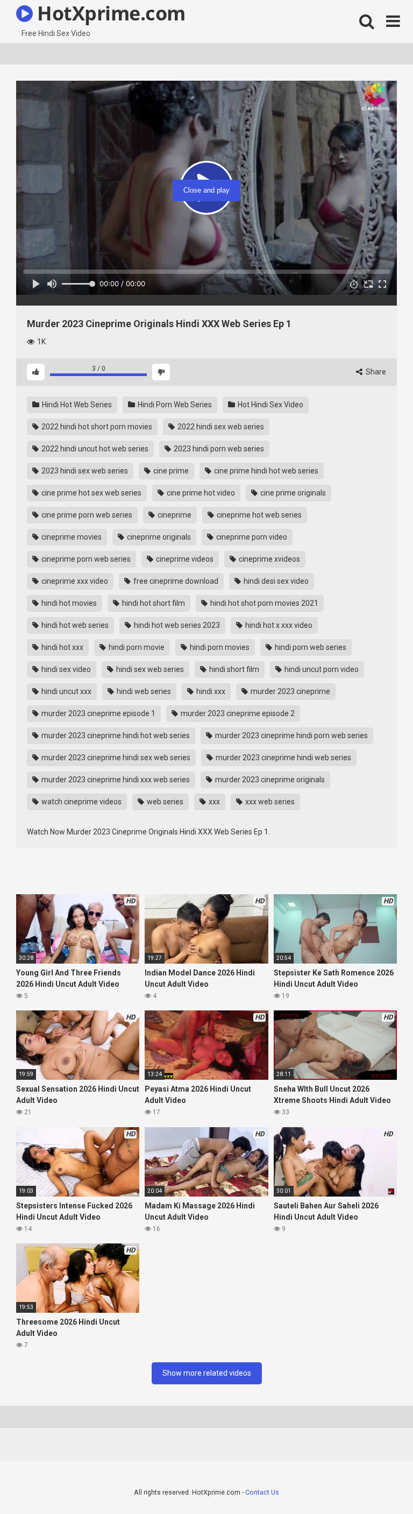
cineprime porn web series (85, 559)
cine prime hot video (200, 493)
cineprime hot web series (258, 515)
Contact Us (262, 1492)
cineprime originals (158, 537)
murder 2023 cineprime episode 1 (97, 713)
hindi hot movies (68, 603)
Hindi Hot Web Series (76, 404)
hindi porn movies (219, 647)
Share (375, 371)
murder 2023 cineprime (289, 691)
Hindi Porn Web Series (174, 404)
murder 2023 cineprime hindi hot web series (115, 735)
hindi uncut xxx (65, 691)
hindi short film (233, 669)
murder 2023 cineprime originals (269, 779)
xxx (213, 801)
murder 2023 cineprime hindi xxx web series (115, 779)
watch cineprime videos (81, 801)
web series (164, 801)
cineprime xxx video (74, 581)
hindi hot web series (74, 625)
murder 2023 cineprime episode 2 (237, 713)
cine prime (170, 470)
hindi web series (143, 691)
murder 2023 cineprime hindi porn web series (290, 735)
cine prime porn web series (86, 515)
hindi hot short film (152, 603)
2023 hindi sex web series (84, 470)
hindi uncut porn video (321, 669)
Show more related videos (206, 1373)
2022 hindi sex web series (220, 426)
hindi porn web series (309, 647)
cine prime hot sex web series (90, 493)
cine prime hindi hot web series (265, 470)
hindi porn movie (136, 647)
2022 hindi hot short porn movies (96, 426)
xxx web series (269, 801)
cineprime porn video (251, 537)
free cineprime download (175, 581)
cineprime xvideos (268, 559)
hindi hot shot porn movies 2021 (263, 603)
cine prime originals (292, 493)
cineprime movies (71, 537)
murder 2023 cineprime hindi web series (282, 757)
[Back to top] (376, 1481)
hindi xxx (210, 691)
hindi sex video (65, 669)
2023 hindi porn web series (218, 448)
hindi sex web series (149, 669)
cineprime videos (183, 559)
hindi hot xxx (61, 647)
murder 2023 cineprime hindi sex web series (115, 757)
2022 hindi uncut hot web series (94, 448)
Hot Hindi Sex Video (269, 404)
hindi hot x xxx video (278, 625)
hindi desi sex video (275, 581)
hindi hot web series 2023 (176, 625)
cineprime (173, 515)
